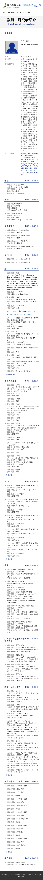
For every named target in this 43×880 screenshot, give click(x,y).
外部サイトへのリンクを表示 (21, 314)
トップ (4, 13)
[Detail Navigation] (36, 5)
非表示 (34, 181)
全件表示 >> (10, 374)
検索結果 (14, 13)
